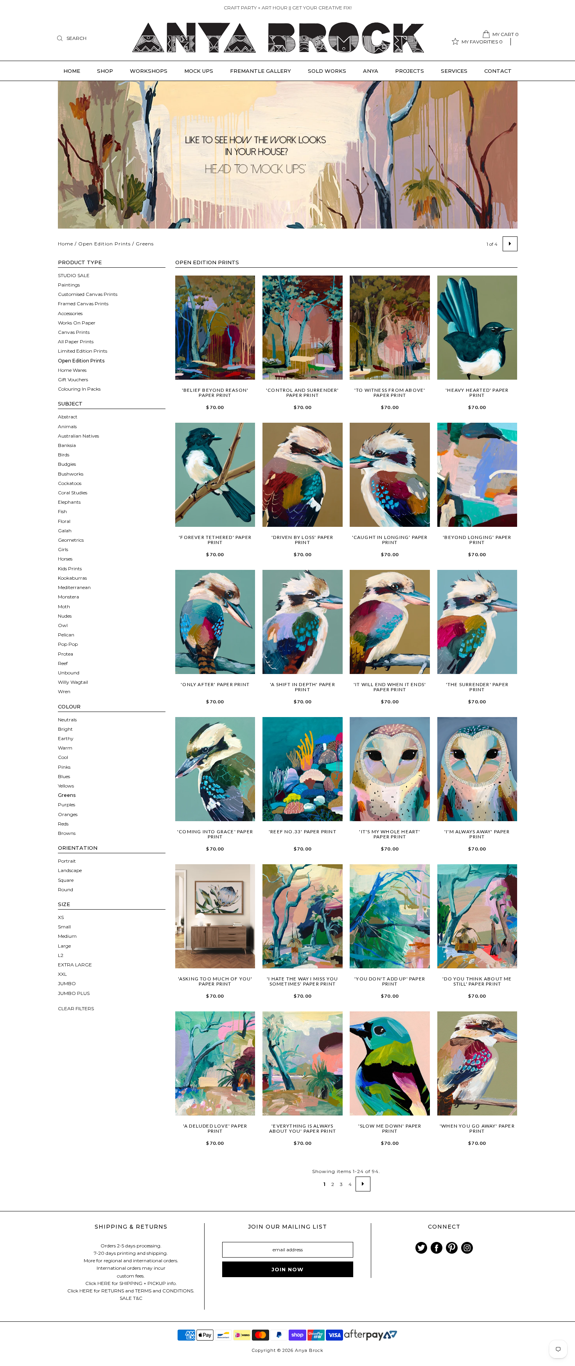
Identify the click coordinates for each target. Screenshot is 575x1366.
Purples (66, 804)
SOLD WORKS (327, 71)
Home (71, 71)
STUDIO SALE (74, 275)
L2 (60, 955)
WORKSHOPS (148, 71)
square (66, 880)
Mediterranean (74, 587)
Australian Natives (78, 436)
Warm (65, 748)
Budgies (67, 464)
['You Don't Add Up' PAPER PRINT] (390, 916)
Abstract (67, 417)
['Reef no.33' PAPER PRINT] (302, 769)
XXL (62, 974)
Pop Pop (68, 644)
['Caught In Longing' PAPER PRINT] (390, 475)
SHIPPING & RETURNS (131, 1226)
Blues (64, 776)
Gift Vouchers (73, 379)
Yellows (66, 786)
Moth (64, 606)
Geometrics (71, 540)
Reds (63, 824)
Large (64, 946)
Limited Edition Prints (82, 351)
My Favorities (482, 42)
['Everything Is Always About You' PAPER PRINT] (302, 1063)
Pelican (66, 635)
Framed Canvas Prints (83, 303)
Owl (63, 625)
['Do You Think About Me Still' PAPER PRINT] (477, 916)
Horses (65, 559)
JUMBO (67, 983)
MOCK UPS (198, 71)
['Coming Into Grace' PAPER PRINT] (215, 769)
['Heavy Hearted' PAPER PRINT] (477, 328)
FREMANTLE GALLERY (260, 71)
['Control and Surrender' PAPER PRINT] (302, 328)
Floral (64, 521)
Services (454, 71)
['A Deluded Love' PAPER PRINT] (215, 1063)
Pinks (64, 767)
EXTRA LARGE (75, 965)
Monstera (68, 597)
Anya (370, 71)
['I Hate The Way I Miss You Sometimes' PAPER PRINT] (302, 916)
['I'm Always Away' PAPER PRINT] (477, 769)
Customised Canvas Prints (87, 294)
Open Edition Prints (104, 244)
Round (65, 889)
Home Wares (72, 370)
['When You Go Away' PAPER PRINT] (477, 1063)
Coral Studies (72, 493)
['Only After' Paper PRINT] (215, 622)
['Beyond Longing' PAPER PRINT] (477, 475)
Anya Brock (309, 1350)
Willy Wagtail (73, 682)
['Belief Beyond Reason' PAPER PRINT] (215, 328)
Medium (67, 936)
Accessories (70, 313)
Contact (498, 71)
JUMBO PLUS (74, 993)
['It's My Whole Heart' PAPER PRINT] (390, 769)
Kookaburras (72, 578)
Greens (66, 795)
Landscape (70, 870)
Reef (63, 663)
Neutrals (67, 720)
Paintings (69, 285)
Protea (65, 654)
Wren (64, 691)
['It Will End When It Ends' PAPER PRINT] (390, 622)
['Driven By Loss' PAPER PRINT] (302, 475)
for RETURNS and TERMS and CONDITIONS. (144, 1291)
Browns (66, 833)
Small (64, 927)
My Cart (505, 34)
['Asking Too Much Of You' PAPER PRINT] (215, 916)
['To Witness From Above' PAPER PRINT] (390, 328)
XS (61, 917)
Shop (105, 71)
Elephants (69, 502)
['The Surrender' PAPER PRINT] (477, 622)
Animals (67, 426)
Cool (63, 757)
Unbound (68, 673)
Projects (409, 71)
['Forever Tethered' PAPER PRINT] (215, 475)
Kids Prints (70, 568)
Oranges (67, 814)
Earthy (66, 738)
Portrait (67, 861)
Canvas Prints (74, 332)
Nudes (65, 616)
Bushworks (70, 474)
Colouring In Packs (79, 389)
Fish (62, 511)
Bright (65, 729)
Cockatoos (69, 483)
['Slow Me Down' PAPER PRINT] (390, 1063)
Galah (65, 530)
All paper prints (75, 341)
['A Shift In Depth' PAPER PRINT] (302, 622)
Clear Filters (76, 1008)
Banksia (67, 445)
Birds (63, 455)
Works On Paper (76, 323)
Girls (63, 549)
